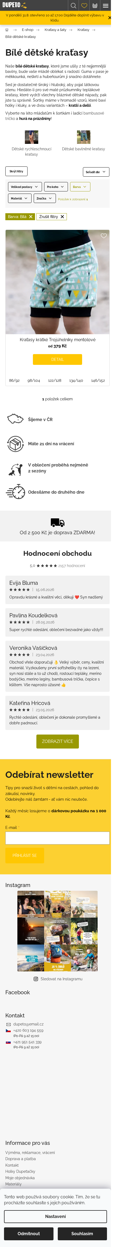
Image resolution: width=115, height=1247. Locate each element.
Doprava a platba (20, 1159)
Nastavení (55, 1216)
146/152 (98, 380)
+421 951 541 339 (27, 1042)
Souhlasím (82, 1233)
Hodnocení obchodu (57, 553)
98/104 (34, 380)
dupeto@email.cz (28, 1024)
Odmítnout (29, 1233)
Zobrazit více (57, 741)
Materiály (13, 1184)
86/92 (14, 380)
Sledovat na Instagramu (61, 979)
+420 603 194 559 (28, 1030)
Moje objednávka (20, 1178)
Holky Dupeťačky (20, 1171)
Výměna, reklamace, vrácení (30, 1152)
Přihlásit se (25, 855)
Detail (57, 359)
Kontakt (12, 1165)
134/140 (76, 380)
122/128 (54, 380)
